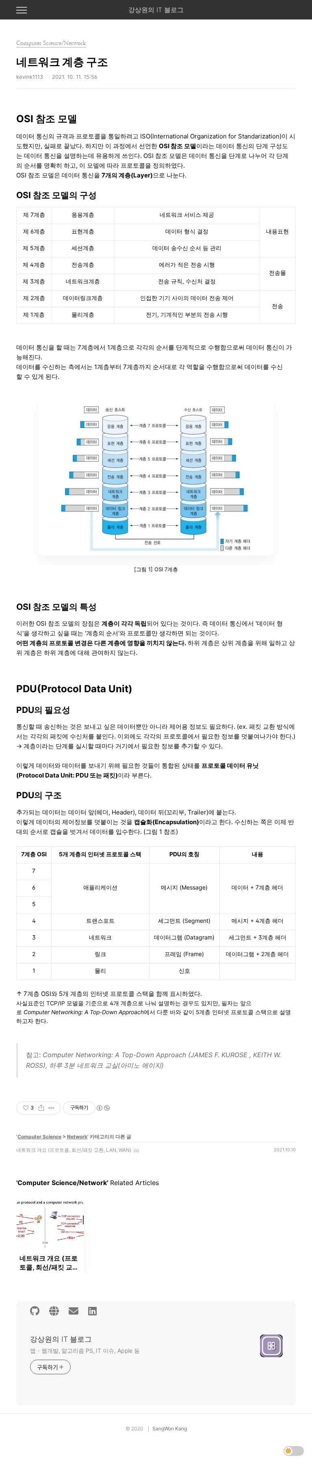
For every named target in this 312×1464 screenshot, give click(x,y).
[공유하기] (41, 1108)
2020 (137, 1428)
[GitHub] (34, 1311)
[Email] (73, 1311)
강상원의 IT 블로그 (156, 9)
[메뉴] (21, 10)
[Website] (54, 1311)
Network (77, 1137)
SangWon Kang (169, 1428)
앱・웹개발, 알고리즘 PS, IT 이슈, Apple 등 (85, 1350)
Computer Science (39, 1137)
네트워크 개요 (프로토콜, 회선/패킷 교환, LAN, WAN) (73, 1150)
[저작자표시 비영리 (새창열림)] (102, 1108)
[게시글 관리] (51, 1108)
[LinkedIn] (92, 1311)
